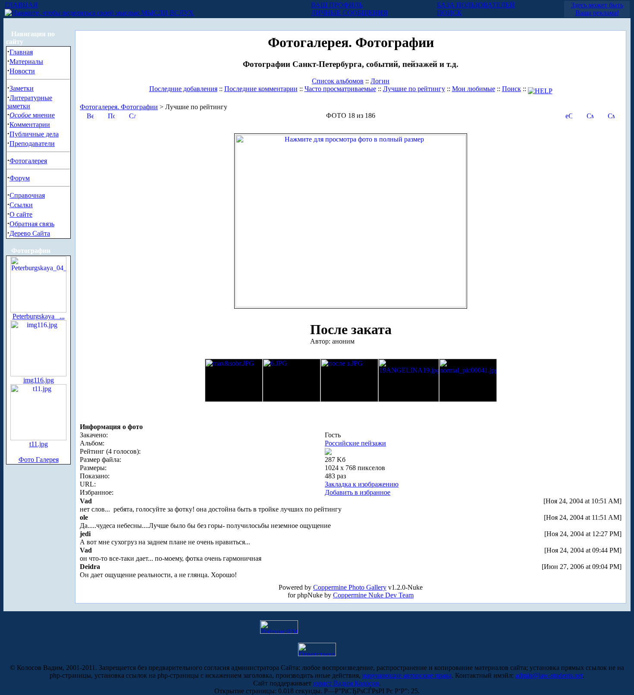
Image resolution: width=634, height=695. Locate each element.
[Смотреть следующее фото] (611, 115)
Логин (379, 81)
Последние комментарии (261, 88)
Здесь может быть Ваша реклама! (597, 8)
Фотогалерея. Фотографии (119, 107)
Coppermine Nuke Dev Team (373, 595)
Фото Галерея (39, 459)
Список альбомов (338, 81)
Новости (22, 71)
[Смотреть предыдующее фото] (590, 115)
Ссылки (21, 204)
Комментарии (29, 124)
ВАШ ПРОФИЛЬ (337, 5)
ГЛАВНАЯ (21, 5)
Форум (19, 178)
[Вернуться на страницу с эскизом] (90, 115)
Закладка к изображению (362, 484)
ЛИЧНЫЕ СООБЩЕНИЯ (349, 12)
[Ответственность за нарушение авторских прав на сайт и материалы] (317, 653)
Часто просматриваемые (340, 88)
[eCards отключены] (568, 115)
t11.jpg (38, 444)
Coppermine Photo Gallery (349, 587)
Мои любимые (473, 88)
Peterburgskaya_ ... (39, 316)
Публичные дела (34, 134)
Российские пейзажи (355, 443)
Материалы (26, 61)
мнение (32, 115)
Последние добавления (183, 88)
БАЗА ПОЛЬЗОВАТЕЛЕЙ (476, 5)
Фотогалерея (28, 160)
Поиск (511, 88)
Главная (21, 52)
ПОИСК (449, 12)
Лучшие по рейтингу (414, 88)
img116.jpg (38, 380)
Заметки (21, 88)
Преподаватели (32, 143)
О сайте (20, 214)
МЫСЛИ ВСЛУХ (166, 12)
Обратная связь (31, 223)
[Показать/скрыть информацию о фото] (111, 115)
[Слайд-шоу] (132, 115)
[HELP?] (540, 88)
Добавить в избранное (357, 492)
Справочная (27, 195)
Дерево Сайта (29, 233)
